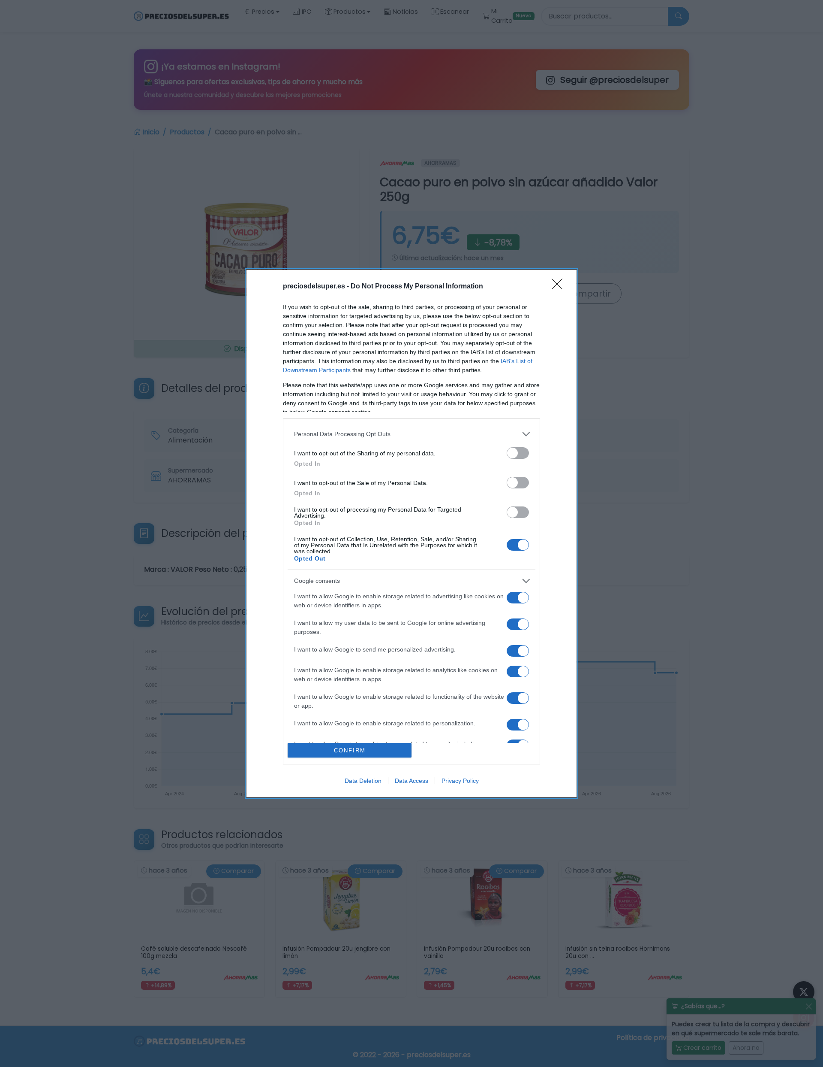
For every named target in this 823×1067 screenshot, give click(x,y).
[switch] (518, 453)
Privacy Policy (460, 780)
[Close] (560, 287)
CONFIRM (350, 750)
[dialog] (411, 533)
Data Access (411, 780)
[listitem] (411, 434)
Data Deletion (363, 780)
